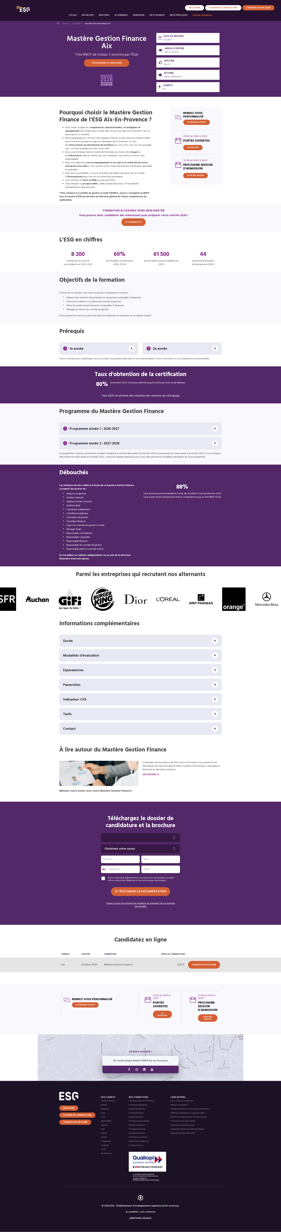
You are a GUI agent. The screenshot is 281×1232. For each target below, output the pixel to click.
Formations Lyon (136, 1117)
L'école (73, 15)
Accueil (58, 23)
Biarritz (104, 1105)
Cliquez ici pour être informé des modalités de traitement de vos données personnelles (140, 905)
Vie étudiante (157, 15)
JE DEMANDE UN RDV (196, 122)
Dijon (103, 1113)
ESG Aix (65, 23)
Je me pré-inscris (195, 175)
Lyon (103, 1117)
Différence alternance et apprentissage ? (188, 1113)
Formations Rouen (137, 1133)
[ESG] (23, 9)
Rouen (104, 1137)
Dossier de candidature (223, 8)
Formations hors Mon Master (183, 1121)
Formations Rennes (137, 1129)
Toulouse (105, 1145)
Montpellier (106, 1121)
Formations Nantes (137, 1125)
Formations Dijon (136, 1113)
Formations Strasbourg (139, 1141)
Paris (103, 1129)
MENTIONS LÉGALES (140, 1218)
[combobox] (104, 869)
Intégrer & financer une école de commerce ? (190, 1109)
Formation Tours (136, 1145)
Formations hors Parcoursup (183, 1125)
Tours (103, 1149)
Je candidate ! (133, 222)
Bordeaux (105, 1109)
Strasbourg (105, 1141)
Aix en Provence (108, 1101)
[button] (140, 1202)
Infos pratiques (178, 15)
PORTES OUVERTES (202, 15)
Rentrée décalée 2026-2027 (183, 1133)
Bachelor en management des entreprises (189, 1117)
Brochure (194, 8)
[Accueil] (76, 1096)
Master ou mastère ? (180, 1105)
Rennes (104, 1133)
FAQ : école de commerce (182, 1101)
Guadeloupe (106, 1153)
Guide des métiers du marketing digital (187, 1129)
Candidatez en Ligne (258, 8)
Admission (138, 15)
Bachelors (88, 15)
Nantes (104, 1125)
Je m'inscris (193, 147)
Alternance (121, 15)
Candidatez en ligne (75, 1122)
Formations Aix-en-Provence (141, 1101)
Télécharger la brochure (106, 63)
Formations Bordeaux (138, 1105)
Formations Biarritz (137, 1109)
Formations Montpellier (139, 1121)
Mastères (104, 15)
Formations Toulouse (138, 1137)
